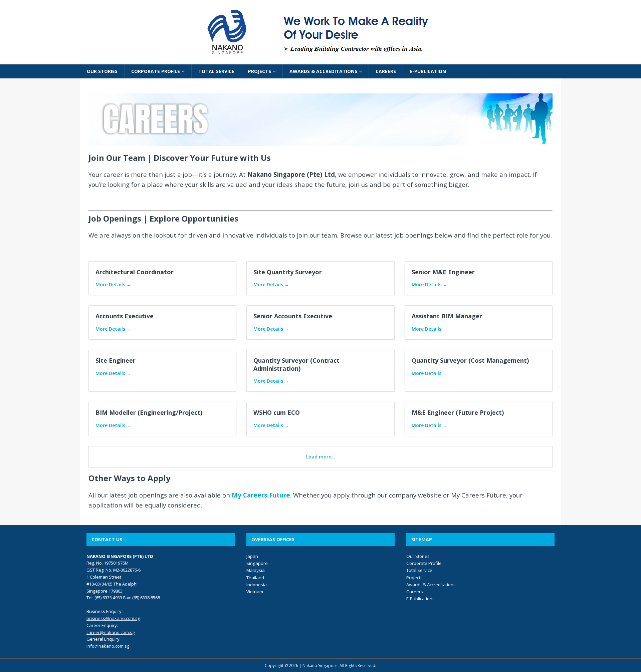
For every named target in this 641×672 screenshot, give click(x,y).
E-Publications (420, 599)
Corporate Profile (424, 563)
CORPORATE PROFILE (155, 71)
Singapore (257, 563)
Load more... (320, 456)
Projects (414, 578)
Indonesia (256, 585)
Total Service (419, 570)
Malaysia (255, 570)
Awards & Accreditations (431, 585)
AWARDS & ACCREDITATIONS (323, 71)
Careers (414, 592)
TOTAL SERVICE (216, 71)
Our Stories (418, 556)
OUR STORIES (102, 71)
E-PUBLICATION (428, 71)
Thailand (255, 578)
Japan (252, 556)
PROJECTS (259, 71)
